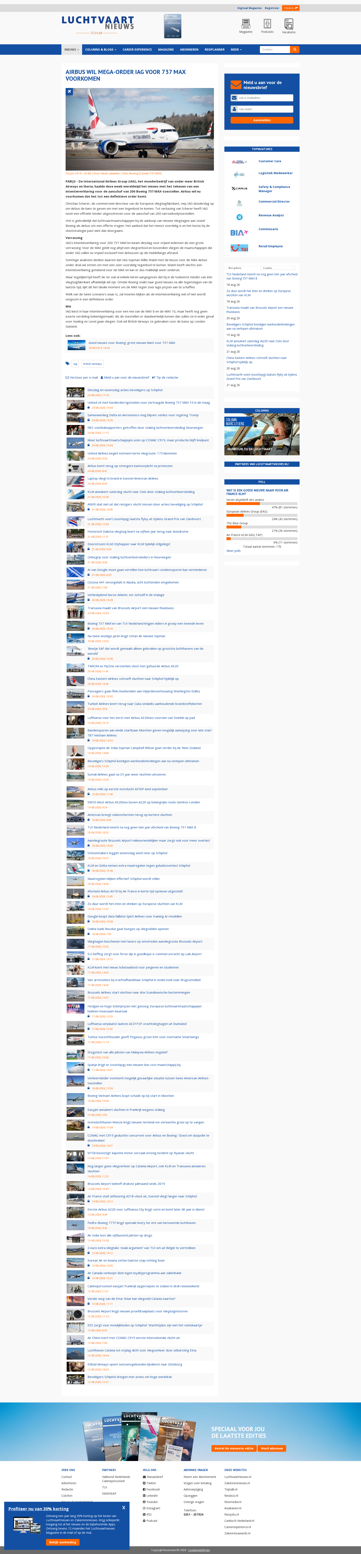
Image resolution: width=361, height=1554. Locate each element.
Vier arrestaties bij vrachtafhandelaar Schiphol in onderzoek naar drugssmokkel (144, 980)
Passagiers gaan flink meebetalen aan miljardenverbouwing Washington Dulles (144, 691)
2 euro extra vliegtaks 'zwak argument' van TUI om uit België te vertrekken (142, 1248)
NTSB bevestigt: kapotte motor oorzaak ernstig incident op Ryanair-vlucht (141, 1153)
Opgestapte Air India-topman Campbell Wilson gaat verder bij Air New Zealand (144, 748)
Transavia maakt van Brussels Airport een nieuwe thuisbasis (131, 608)
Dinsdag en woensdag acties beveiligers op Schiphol (125, 390)
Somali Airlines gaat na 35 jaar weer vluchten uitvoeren (127, 774)
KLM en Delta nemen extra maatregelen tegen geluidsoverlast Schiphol (139, 865)
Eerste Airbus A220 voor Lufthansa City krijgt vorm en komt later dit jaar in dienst (146, 1209)
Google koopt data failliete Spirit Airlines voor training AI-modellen (135, 916)
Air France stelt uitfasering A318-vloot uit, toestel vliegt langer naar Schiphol (142, 1196)
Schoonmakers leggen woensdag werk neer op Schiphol (127, 853)
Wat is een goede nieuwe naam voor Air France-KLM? (257, 492)
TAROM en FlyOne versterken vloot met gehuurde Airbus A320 (133, 666)
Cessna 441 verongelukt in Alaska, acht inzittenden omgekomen (133, 582)
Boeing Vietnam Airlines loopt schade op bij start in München (131, 1095)
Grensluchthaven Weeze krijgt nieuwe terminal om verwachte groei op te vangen (146, 1122)
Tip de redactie (167, 377)
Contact (66, 1477)
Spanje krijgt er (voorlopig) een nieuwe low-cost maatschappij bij (134, 1065)
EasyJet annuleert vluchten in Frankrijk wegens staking (126, 1109)
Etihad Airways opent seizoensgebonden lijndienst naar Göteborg (135, 1364)
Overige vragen (194, 1502)
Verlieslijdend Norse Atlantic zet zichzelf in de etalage (126, 595)
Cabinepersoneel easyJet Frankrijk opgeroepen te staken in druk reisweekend (143, 1286)
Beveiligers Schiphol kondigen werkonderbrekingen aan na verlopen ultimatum (143, 761)
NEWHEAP (109, 1493)
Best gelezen (235, 268)
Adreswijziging (193, 1489)
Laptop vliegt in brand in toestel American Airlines (123, 478)
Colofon (66, 1496)
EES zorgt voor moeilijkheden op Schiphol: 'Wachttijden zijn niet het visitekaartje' (145, 1325)
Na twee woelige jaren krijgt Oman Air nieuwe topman (126, 636)
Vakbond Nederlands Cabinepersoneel (116, 1479)
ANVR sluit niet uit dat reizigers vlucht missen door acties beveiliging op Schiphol (145, 504)
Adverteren (68, 1483)
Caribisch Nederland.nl (239, 1521)
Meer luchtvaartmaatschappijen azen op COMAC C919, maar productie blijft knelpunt (148, 440)
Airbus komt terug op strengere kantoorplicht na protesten (130, 466)
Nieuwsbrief (155, 1477)
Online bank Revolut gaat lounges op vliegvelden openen (128, 929)
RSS (149, 1514)
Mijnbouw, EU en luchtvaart (250, 449)
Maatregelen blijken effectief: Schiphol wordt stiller (124, 879)
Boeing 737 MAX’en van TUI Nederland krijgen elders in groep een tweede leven (146, 623)
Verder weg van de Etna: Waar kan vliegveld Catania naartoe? (131, 1298)
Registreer (272, 8)
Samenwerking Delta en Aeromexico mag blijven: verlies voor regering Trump (143, 415)
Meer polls (233, 551)
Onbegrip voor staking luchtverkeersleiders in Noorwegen (129, 557)
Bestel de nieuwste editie (234, 1448)
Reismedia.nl (232, 1502)
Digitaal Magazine (250, 8)
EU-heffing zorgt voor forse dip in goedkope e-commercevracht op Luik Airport (145, 954)
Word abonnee (272, 1448)
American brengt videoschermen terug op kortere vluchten (130, 815)
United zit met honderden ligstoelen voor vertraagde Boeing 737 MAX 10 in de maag (149, 402)
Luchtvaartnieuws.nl (237, 1477)
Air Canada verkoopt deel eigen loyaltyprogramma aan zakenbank (134, 1273)
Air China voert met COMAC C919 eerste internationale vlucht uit (134, 1338)
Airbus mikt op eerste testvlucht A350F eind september (128, 789)
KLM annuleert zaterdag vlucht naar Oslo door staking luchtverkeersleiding (141, 492)
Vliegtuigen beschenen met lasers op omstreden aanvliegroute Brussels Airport (145, 941)
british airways (92, 364)
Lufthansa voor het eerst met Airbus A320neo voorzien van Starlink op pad (141, 718)
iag (75, 364)
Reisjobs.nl (231, 1514)
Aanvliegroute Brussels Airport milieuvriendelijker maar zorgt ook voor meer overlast (149, 840)
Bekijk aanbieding (62, 1542)
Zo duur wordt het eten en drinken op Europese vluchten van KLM (135, 904)
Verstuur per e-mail (84, 377)
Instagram (153, 1508)
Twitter (151, 1483)
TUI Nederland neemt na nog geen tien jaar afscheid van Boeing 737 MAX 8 (142, 827)
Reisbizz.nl (231, 1496)
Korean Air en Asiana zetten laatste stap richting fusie (126, 1260)
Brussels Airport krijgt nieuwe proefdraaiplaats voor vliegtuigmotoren (138, 1311)
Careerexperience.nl (237, 1527)
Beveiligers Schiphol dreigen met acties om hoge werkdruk (130, 1377)
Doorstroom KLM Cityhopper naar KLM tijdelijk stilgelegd (129, 544)
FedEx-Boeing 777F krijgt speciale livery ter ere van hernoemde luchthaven (142, 1223)
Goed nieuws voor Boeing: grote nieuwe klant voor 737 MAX (132, 343)
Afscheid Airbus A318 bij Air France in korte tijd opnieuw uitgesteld (135, 891)
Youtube (152, 1502)
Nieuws (71, 49)
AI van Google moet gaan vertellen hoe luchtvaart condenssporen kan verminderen (147, 570)
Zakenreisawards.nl (237, 1533)
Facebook (153, 1489)
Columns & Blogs (99, 49)
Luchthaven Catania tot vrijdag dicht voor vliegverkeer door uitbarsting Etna (142, 1350)
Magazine (166, 49)
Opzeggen (190, 1496)
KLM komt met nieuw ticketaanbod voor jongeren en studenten (133, 967)
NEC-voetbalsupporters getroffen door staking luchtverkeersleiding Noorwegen (145, 427)
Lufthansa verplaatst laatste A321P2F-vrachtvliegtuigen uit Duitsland (137, 1024)
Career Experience (137, 49)
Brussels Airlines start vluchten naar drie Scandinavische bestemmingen (139, 992)
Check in (289, 8)
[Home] (98, 25)
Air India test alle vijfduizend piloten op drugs (120, 1235)
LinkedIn (152, 1496)
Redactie (67, 1489)
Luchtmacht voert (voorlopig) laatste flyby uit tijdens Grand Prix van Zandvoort (144, 519)
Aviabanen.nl (232, 1508)
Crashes (267, 268)
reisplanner (215, 49)
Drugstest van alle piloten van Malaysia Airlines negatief (127, 1052)
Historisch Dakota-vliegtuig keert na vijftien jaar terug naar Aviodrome (138, 531)
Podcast (152, 1521)
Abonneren (189, 49)
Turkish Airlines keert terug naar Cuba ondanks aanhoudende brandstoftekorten (145, 704)
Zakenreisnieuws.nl (237, 1483)
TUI (104, 1487)
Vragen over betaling (197, 1483)
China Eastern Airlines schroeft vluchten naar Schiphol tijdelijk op (133, 678)
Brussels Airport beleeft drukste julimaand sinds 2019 (126, 1183)
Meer (235, 49)
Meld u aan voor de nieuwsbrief (126, 377)
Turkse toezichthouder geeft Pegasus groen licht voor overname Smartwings (143, 1037)
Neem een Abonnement (200, 1477)
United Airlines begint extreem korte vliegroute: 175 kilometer (132, 453)
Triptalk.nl (230, 1489)
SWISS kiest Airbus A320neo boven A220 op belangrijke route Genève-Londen (144, 802)
